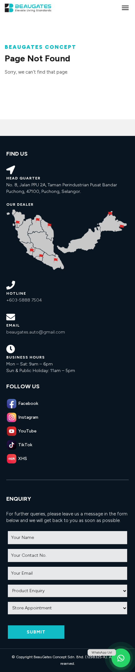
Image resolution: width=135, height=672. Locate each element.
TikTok (25, 444)
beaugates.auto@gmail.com (35, 332)
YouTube (27, 431)
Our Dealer (20, 204)
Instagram (28, 417)
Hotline (16, 293)
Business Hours (25, 357)
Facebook (28, 403)
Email (13, 325)
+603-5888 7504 (24, 300)
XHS (22, 458)
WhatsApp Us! (102, 652)
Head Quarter (23, 178)
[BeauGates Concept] (28, 8)
